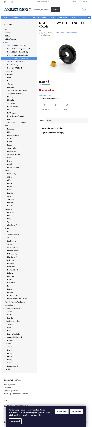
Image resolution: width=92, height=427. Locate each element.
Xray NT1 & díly (12, 65)
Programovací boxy (15, 94)
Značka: (46, 35)
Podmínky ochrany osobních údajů (16, 394)
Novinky (8, 33)
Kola (6, 126)
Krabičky (10, 318)
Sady (9, 196)
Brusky (9, 119)
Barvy (9, 219)
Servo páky (11, 267)
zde (39, 415)
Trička (9, 347)
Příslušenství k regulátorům (18, 90)
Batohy (9, 359)
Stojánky (10, 324)
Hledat (55, 9)
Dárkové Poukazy (11, 39)
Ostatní (10, 340)
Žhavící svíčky (12, 238)
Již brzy (8, 36)
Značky (7, 369)
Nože (9, 190)
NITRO (7, 228)
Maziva (9, 161)
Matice (9, 279)
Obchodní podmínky (11, 391)
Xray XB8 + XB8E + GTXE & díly (17, 58)
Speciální (10, 199)
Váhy (9, 327)
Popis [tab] (42, 120)
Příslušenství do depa (12, 321)
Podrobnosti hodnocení (68, 33)
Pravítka (10, 193)
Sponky (10, 222)
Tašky (9, 311)
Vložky (9, 138)
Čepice (9, 356)
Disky (9, 132)
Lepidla (9, 164)
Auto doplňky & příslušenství (15, 302)
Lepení (9, 145)
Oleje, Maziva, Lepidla (12, 154)
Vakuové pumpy (10, 305)
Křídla (9, 215)
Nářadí (7, 170)
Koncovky (10, 202)
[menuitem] (5, 17)
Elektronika (9, 71)
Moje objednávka (43, 2)
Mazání (9, 142)
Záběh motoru (12, 241)
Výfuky (9, 244)
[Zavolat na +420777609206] (7, 2)
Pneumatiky (11, 129)
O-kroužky (11, 283)
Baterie (10, 74)
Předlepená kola (13, 135)
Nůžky (9, 186)
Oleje (9, 158)
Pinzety (10, 206)
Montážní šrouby (13, 270)
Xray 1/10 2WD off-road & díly (17, 52)
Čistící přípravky (13, 167)
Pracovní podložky (14, 334)
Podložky (10, 276)
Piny (8, 286)
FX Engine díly (12, 254)
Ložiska (10, 273)
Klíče (9, 180)
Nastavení (15, 421)
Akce (7, 29)
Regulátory (11, 87)
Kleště (9, 183)
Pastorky (10, 263)
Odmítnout (62, 411)
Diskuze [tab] (50, 120)
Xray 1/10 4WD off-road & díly (17, 55)
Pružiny (10, 289)
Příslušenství (12, 151)
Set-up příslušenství (14, 337)
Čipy (8, 110)
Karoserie (8, 209)
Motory (9, 81)
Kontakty (7, 387)
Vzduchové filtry (13, 247)
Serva (9, 78)
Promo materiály (13, 366)
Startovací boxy (13, 251)
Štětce (9, 177)
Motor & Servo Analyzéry (16, 116)
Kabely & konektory (14, 106)
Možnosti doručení (45, 95)
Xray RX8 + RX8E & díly (15, 62)
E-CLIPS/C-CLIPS (13, 295)
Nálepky (10, 292)
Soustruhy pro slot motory (16, 122)
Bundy (9, 353)
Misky (9, 331)
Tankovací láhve (13, 235)
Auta (6, 42)
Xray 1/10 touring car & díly (16, 45)
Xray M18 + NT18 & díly (15, 68)
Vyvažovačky (12, 148)
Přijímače (10, 100)
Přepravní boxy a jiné (12, 308)
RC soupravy (11, 97)
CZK (74, 2)
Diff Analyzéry (12, 113)
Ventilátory (11, 103)
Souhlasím (76, 411)
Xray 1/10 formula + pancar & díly (19, 49)
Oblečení (8, 343)
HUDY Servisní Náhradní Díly (17, 299)
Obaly (9, 315)
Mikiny (9, 350)
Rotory (10, 84)
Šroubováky (11, 174)
